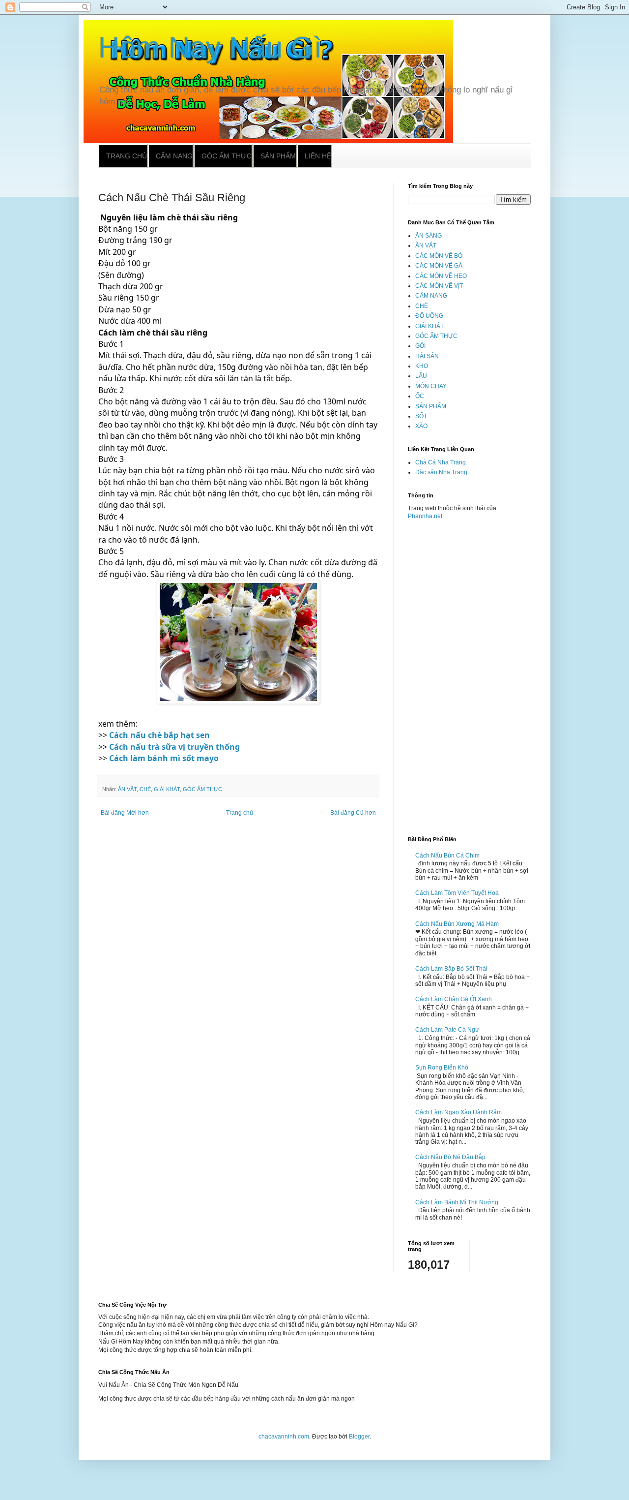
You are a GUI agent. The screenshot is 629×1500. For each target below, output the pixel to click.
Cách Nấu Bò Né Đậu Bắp (450, 1157)
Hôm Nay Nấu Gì (210, 47)
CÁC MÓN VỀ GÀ (438, 265)
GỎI (420, 345)
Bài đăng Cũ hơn (353, 812)
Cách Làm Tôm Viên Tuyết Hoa (457, 892)
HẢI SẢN (427, 356)
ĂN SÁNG (428, 235)
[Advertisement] (469, 674)
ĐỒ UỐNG (429, 315)
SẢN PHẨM (430, 406)
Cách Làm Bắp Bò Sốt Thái (451, 968)
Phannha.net (425, 516)
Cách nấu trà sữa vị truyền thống (174, 746)
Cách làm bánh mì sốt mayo (164, 758)
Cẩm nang (174, 156)
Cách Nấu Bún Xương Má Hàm (457, 923)
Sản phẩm (278, 156)
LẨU (421, 375)
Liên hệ (318, 156)
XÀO (421, 426)
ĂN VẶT (127, 789)
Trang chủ (126, 156)
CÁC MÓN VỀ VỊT (439, 285)
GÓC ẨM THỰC (202, 789)
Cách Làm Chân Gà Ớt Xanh (453, 999)
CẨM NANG (431, 295)
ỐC (419, 396)
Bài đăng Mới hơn (125, 812)
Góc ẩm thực (226, 156)
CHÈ (145, 789)
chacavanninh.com (283, 1436)
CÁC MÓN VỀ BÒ (438, 255)
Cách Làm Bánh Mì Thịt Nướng (456, 1202)
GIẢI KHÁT (167, 789)
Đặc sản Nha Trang (441, 472)
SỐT (421, 416)
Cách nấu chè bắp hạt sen (159, 735)
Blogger (359, 1436)
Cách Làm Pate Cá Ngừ (447, 1029)
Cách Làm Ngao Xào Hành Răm (458, 1112)
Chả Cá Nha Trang (440, 462)
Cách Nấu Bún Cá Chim (447, 855)
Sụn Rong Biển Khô (441, 1067)
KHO (421, 366)
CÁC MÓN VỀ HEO (441, 276)
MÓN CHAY (431, 386)
